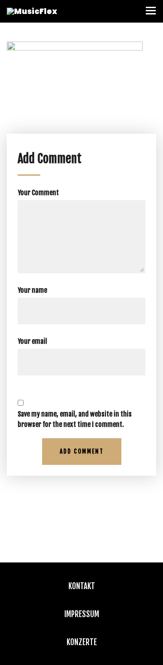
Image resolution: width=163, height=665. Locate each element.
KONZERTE (82, 642)
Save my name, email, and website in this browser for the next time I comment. (75, 419)
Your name (32, 290)
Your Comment (38, 192)
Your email (32, 341)
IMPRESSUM (81, 614)
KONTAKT (81, 586)
